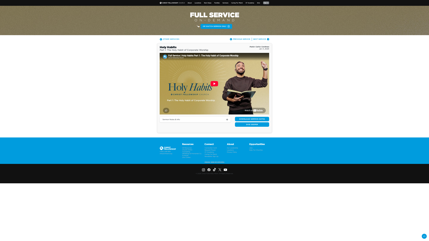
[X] (220, 170)
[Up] (424, 236)
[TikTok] (214, 170)
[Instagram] (203, 170)
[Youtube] (225, 170)
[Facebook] (209, 170)
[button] (189, 3)
